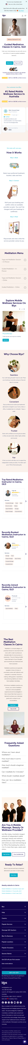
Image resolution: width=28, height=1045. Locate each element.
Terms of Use (7, 978)
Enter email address (7, 963)
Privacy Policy (17, 978)
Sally (13, 543)
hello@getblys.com (7, 987)
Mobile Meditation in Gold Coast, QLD (12, 893)
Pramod (14, 596)
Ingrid (14, 490)
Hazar (10, 127)
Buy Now (21, 11)
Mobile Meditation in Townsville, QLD (11, 891)
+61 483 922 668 (7, 990)
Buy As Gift (18, 63)
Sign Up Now (6, 854)
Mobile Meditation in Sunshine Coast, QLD (13, 889)
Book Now (9, 63)
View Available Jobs (18, 854)
